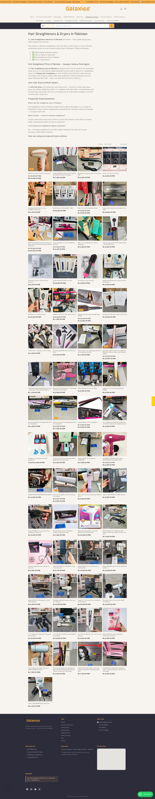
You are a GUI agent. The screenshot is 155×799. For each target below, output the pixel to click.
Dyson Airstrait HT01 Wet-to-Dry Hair (62, 280)
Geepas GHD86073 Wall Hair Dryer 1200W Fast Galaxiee (114, 567)
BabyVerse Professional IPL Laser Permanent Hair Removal (114, 281)
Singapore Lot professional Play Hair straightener (38, 459)
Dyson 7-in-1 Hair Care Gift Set (111, 173)
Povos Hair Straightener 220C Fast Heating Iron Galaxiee (64, 495)
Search (63, 722)
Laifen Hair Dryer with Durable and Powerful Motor (89, 495)
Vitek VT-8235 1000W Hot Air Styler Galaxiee (114, 494)
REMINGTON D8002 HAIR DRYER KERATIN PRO (40, 494)
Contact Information (67, 725)
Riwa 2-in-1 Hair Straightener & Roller (88, 208)
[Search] (111, 26)
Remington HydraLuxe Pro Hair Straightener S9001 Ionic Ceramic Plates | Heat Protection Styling (114, 352)
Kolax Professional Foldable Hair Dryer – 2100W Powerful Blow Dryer (38, 668)
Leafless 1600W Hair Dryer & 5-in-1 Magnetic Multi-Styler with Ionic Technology (64, 174)
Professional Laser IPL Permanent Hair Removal (38, 281)
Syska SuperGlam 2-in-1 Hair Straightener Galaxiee (64, 243)
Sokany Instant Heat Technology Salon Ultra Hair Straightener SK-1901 (89, 351)
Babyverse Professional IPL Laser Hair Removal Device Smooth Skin (88, 531)
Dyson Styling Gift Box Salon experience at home (64, 351)
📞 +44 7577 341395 (102, 730)
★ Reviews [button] (153, 401)
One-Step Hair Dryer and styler (86, 280)
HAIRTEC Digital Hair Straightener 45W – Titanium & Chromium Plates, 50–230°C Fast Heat (114, 532)
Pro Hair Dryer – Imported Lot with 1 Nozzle (39, 350)
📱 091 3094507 (101, 727)
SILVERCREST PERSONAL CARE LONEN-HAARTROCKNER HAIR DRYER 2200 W (113, 459)
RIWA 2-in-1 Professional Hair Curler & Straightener (88, 243)
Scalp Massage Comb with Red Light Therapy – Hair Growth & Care (114, 243)
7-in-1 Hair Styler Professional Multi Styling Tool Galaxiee (64, 635)
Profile (63, 741)
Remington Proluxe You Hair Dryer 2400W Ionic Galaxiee (113, 601)
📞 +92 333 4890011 (102, 725)
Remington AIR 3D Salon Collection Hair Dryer (115, 314)
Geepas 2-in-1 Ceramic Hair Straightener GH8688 (113, 389)
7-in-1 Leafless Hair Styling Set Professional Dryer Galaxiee (39, 635)
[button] (36, 782)
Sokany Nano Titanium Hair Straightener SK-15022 (114, 208)
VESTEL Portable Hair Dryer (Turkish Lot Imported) (38, 567)
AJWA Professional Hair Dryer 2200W (87, 388)
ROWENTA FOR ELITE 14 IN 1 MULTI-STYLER (64, 314)
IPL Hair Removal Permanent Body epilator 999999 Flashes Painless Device (64, 459)
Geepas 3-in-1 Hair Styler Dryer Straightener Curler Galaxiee (89, 601)
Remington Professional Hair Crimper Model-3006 (89, 174)
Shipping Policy (65, 733)
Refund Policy (65, 730)
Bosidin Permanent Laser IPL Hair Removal (39, 173)
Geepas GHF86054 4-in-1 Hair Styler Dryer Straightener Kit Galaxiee (39, 531)
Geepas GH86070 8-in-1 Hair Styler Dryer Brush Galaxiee (88, 567)
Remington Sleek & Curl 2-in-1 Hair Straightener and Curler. (37, 208)
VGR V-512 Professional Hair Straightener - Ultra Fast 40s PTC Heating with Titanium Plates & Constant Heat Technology (64, 669)
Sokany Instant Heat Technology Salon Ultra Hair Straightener (40, 423)
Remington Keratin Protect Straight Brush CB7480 (89, 315)
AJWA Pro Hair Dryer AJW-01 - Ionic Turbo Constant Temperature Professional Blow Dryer (89, 669)
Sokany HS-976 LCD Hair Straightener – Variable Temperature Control (63, 531)
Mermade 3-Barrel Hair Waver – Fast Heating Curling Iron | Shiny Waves (64, 389)
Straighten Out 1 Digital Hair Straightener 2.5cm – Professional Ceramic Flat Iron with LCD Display (114, 669)
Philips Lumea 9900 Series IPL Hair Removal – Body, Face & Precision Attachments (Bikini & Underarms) (40, 244)
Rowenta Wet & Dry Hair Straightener (87, 422)
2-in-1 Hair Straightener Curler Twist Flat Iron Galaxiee (90, 635)
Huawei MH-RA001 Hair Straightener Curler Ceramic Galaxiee (64, 567)
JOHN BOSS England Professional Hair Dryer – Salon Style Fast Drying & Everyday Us (40, 389)
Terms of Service (66, 735)
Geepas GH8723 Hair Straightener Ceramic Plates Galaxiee (39, 601)
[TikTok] (39, 789)
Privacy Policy (65, 727)
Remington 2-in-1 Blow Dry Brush (37, 314)
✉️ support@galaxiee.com (104, 722)
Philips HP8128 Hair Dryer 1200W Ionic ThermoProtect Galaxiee (113, 635)
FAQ (62, 738)
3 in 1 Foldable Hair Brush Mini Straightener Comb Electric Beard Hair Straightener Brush (114, 423)
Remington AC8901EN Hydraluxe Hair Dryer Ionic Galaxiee (64, 601)
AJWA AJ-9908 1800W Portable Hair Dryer (39, 703)
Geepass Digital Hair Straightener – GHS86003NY (87, 459)
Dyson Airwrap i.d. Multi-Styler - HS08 (63, 208)
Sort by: (100, 144)
